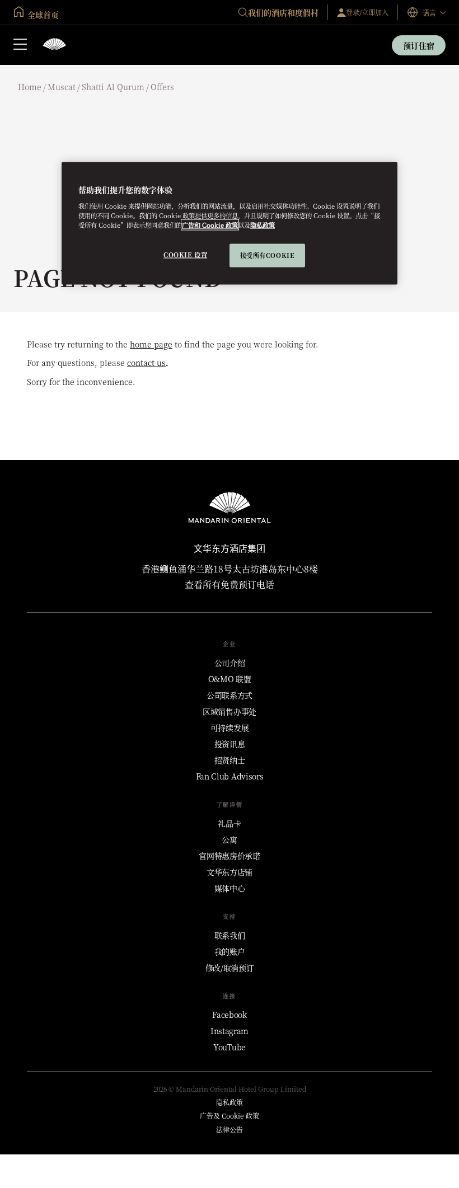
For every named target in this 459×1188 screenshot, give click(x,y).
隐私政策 (262, 224)
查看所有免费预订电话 (229, 584)
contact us (146, 362)
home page (151, 344)
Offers (162, 86)
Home (29, 86)
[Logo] (54, 45)
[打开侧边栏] (20, 45)
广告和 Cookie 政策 (210, 224)
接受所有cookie (267, 255)
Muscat (62, 86)
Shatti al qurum (113, 86)
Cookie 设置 (185, 254)
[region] (229, 223)
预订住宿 (418, 45)
